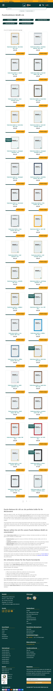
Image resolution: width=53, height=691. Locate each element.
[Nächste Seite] (30, 501)
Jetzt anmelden (39, 682)
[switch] (4, 683)
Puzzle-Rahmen (44, 553)
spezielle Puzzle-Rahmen (42, 555)
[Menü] (3, 5)
